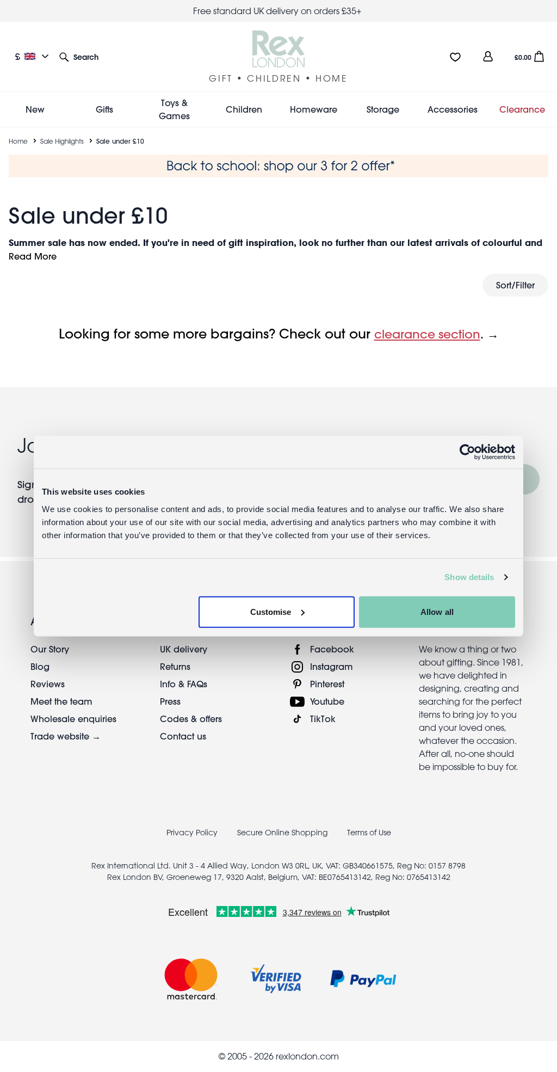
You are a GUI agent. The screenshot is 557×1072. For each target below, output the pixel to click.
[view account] (488, 56)
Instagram (331, 666)
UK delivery (183, 649)
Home (18, 141)
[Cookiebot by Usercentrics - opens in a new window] (467, 452)
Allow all (437, 611)
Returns (175, 666)
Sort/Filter (515, 285)
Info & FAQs (183, 683)
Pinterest (327, 683)
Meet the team (61, 701)
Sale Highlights (62, 141)
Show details (469, 577)
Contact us (183, 736)
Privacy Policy (192, 832)
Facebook (332, 649)
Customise (271, 611)
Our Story (49, 649)
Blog (39, 666)
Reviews (47, 683)
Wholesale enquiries (73, 718)
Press (170, 701)
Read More (33, 256)
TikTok (323, 718)
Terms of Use (369, 832)
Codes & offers (191, 718)
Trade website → (65, 736)
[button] (79, 56)
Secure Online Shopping (283, 832)
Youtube (327, 701)
